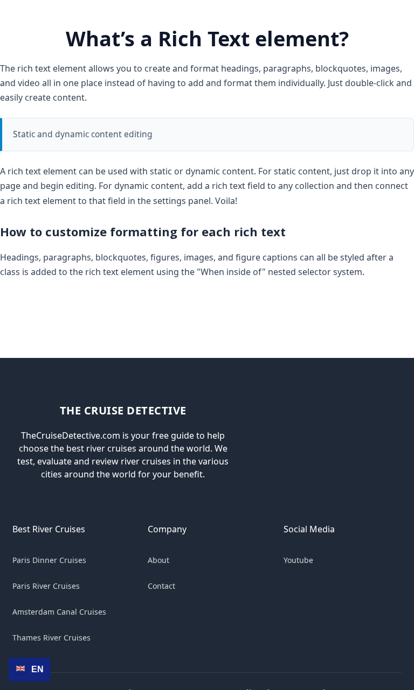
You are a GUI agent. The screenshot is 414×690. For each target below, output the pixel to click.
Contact (161, 586)
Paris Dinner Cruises (49, 560)
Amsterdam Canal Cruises (59, 612)
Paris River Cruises (46, 586)
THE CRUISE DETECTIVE (123, 410)
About (158, 560)
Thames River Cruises (51, 637)
